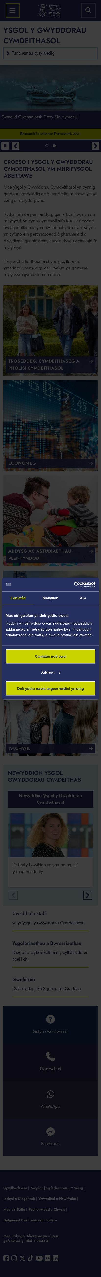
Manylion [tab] (51, 598)
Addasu (47, 672)
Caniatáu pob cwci (50, 656)
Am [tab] (83, 598)
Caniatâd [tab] (18, 598)
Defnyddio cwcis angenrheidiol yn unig (50, 688)
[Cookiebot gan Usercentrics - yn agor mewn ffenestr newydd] (73, 584)
